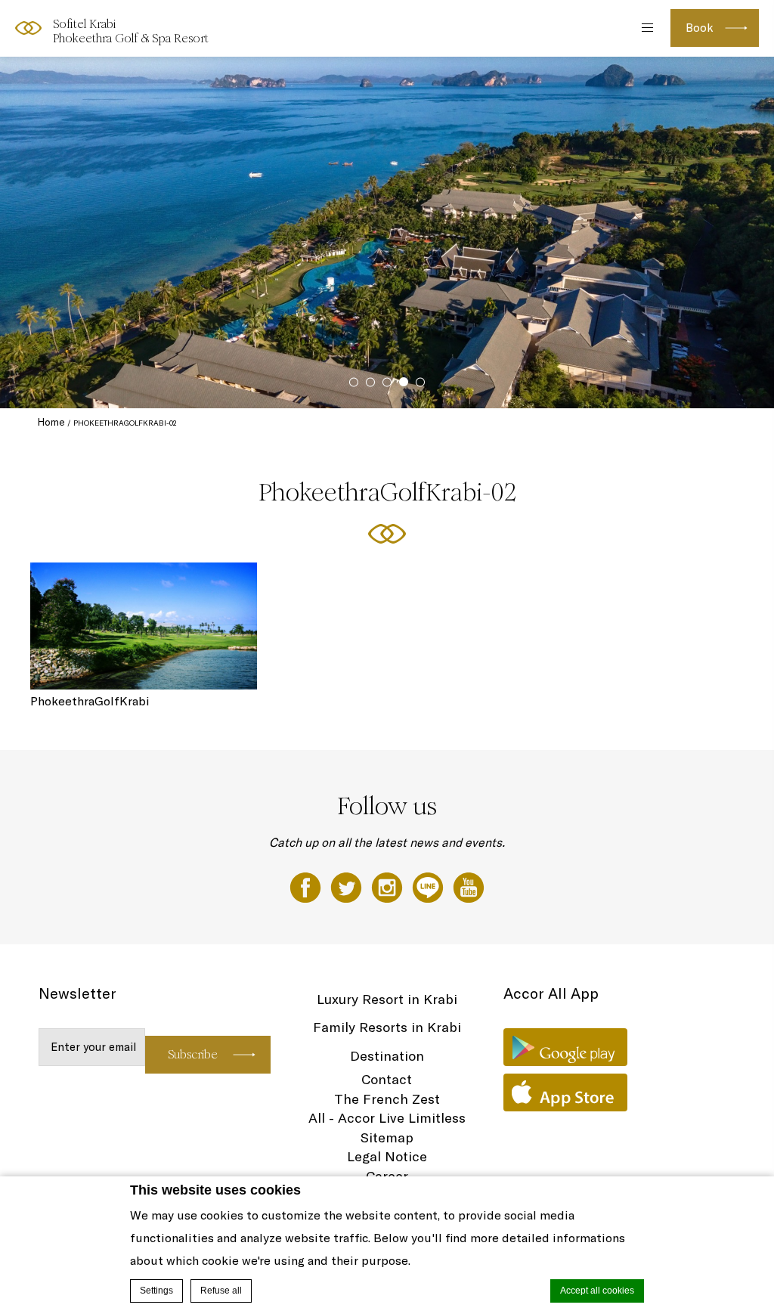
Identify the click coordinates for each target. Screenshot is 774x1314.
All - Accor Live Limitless (387, 1118)
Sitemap (387, 1137)
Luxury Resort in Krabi (387, 999)
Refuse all (221, 1290)
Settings (156, 1290)
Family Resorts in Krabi (387, 1027)
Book (700, 27)
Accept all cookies (597, 1290)
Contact (386, 1079)
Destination (387, 1056)
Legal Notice (387, 1156)
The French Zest (387, 1099)
